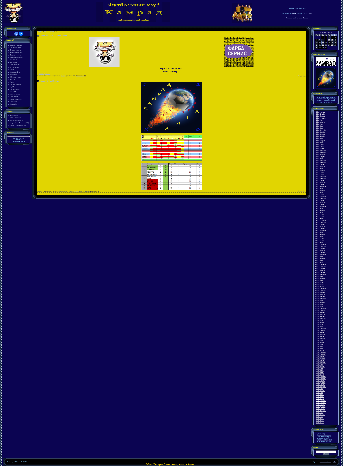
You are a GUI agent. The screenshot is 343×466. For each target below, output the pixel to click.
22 (323, 45)
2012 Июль (320, 146)
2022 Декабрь (320, 334)
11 (332, 40)
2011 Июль (319, 128)
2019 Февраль (321, 254)
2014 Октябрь (321, 178)
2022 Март (319, 320)
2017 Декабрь (320, 226)
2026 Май (319, 417)
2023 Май (319, 344)
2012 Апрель (320, 140)
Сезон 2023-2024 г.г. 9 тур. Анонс (53, 35)
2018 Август (320, 242)
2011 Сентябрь (321, 130)
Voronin (63, 75)
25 (332, 45)
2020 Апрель (320, 278)
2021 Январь (320, 296)
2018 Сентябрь (321, 244)
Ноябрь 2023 (326, 33)
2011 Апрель (320, 122)
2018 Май (319, 236)
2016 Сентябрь (321, 196)
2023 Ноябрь (320, 356)
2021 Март (319, 300)
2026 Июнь (320, 419)
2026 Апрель (320, 415)
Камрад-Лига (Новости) (18, 123)
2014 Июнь (320, 172)
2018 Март (319, 232)
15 (323, 42)
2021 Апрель (320, 302)
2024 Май (319, 368)
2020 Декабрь (320, 294)
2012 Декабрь (320, 154)
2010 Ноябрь (320, 112)
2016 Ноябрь (320, 200)
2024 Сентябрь (321, 377)
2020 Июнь (320, 282)
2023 (45, 31)
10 (329, 40)
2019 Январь (320, 252)
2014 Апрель (320, 170)
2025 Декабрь (320, 407)
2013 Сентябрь (321, 160)
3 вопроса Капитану (16, 125)
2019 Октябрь (321, 266)
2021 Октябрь (321, 310)
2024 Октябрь (321, 379)
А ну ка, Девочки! (15, 120)
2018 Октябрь (321, 246)
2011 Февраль (321, 118)
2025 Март (319, 389)
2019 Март (319, 256)
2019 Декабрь (320, 270)
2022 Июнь (320, 326)
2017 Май (319, 212)
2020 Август (320, 286)
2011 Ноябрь (320, 134)
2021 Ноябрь (320, 312)
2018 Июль (320, 240)
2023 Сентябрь (321, 352)
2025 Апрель (320, 391)
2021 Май (319, 304)
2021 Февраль (321, 298)
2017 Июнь (320, 214)
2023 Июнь (320, 346)
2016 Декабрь (320, 202)
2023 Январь (320, 336)
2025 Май (319, 393)
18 (332, 42)
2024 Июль (320, 372)
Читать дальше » (44, 74)
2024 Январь (320, 360)
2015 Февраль (321, 186)
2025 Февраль (321, 387)
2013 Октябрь (321, 162)
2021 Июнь (320, 306)
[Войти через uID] (16, 34)
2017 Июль (320, 216)
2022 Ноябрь (320, 332)
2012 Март (319, 138)
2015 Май (319, 192)
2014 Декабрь (320, 182)
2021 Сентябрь (321, 308)
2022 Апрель (320, 322)
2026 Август (320, 423)
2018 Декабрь (320, 250)
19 (335, 42)
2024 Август (320, 375)
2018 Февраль (321, 230)
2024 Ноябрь (320, 381)
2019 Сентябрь (321, 264)
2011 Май (319, 124)
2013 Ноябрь (320, 164)
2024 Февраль (321, 362)
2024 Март (319, 364)
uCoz (334, 462)
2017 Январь (320, 204)
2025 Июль (320, 397)
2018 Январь (320, 228)
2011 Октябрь (320, 132)
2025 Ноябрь (320, 405)
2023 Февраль (321, 338)
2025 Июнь (320, 395)
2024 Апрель (320, 366)
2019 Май (319, 260)
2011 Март (319, 120)
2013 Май (319, 158)
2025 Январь (320, 385)
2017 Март (319, 208)
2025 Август (320, 399)
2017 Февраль (321, 206)
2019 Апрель (320, 258)
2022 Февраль (321, 318)
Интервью (13, 115)
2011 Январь (320, 116)
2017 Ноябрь (320, 224)
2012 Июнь (320, 144)
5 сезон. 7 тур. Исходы (49, 81)
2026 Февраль (321, 411)
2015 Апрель (320, 190)
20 (317, 45)
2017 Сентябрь (321, 220)
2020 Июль (320, 284)
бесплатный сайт (325, 462)
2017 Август (320, 218)
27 (317, 47)
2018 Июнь (320, 238)
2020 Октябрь (321, 290)
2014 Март (319, 168)
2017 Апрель (320, 210)
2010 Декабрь (320, 114)
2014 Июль (320, 174)
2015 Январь (320, 184)
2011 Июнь (319, 126)
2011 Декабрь (320, 136)
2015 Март (319, 188)
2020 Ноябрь (320, 292)
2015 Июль (320, 194)
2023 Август (320, 350)
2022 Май (319, 324)
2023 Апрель (320, 342)
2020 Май (319, 280)
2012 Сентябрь (321, 150)
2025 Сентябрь (321, 401)
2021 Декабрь (320, 314)
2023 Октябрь (321, 354)
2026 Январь (320, 409)
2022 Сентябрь (321, 328)
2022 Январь (320, 316)
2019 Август (320, 262)
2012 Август (320, 148)
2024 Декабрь (320, 383)
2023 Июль (320, 348)
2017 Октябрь (321, 222)
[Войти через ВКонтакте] (21, 34)
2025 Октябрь (321, 403)
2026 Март (319, 413)
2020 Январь (320, 272)
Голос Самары (15, 118)
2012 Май (319, 142)
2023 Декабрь (320, 358)
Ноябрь (51, 31)
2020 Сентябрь (321, 288)
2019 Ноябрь (320, 268)
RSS (310, 13)
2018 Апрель (320, 234)
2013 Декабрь (320, 166)
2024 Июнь (320, 370)
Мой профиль (297, 18)
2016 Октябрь (321, 198)
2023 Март (319, 340)
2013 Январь (320, 156)
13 (317, 42)
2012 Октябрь (321, 152)
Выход (305, 18)
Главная (289, 18)
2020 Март (319, 276)
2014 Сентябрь (321, 176)
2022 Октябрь (321, 330)
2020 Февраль (321, 274)
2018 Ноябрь (320, 248)
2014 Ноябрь (320, 180)
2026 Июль (320, 421)
